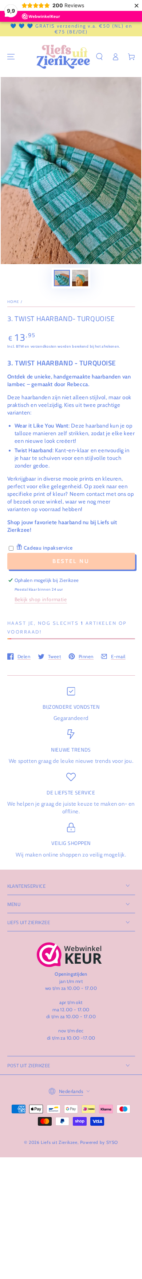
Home (13, 301)
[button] (99, 56)
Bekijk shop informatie (41, 599)
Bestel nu (71, 561)
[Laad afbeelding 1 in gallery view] (62, 278)
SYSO (112, 1142)
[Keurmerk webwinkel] (69, 954)
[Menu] (11, 56)
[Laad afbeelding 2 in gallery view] (80, 278)
